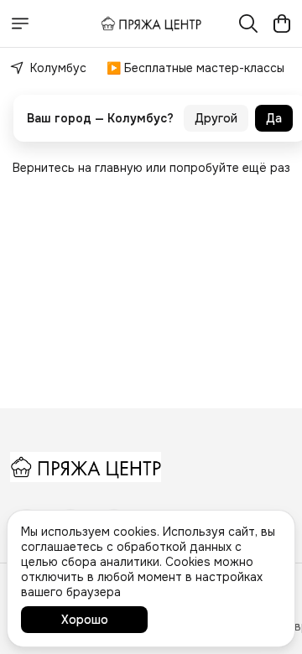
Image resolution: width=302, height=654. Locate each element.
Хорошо (84, 619)
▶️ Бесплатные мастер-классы (195, 67)
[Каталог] (20, 23)
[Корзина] (282, 23)
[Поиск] (248, 23)
